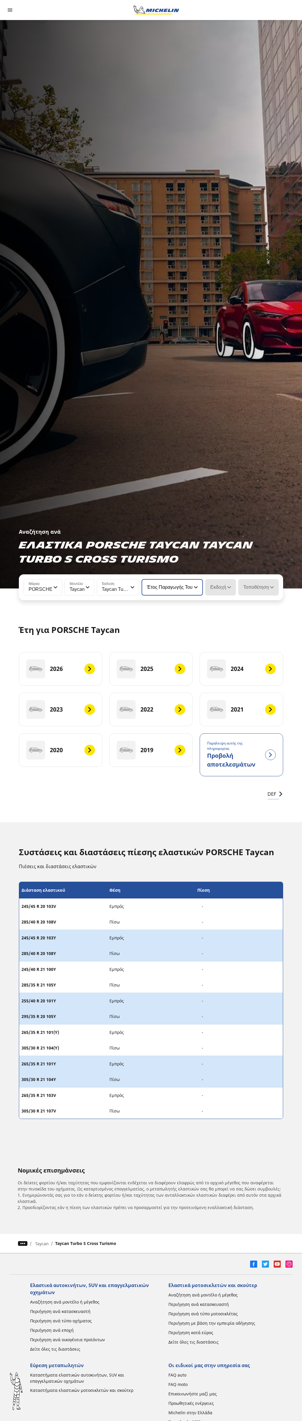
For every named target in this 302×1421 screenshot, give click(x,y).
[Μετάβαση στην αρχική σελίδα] (156, 10)
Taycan (42, 1243)
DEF (271, 794)
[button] (54, 587)
